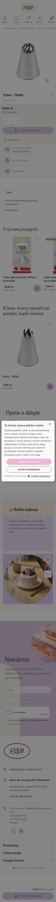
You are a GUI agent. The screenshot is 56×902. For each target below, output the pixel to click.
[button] (39, 476)
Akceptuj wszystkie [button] (29, 461)
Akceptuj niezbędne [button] (29, 469)
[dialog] (28, 451)
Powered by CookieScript (15, 476)
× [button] (50, 424)
